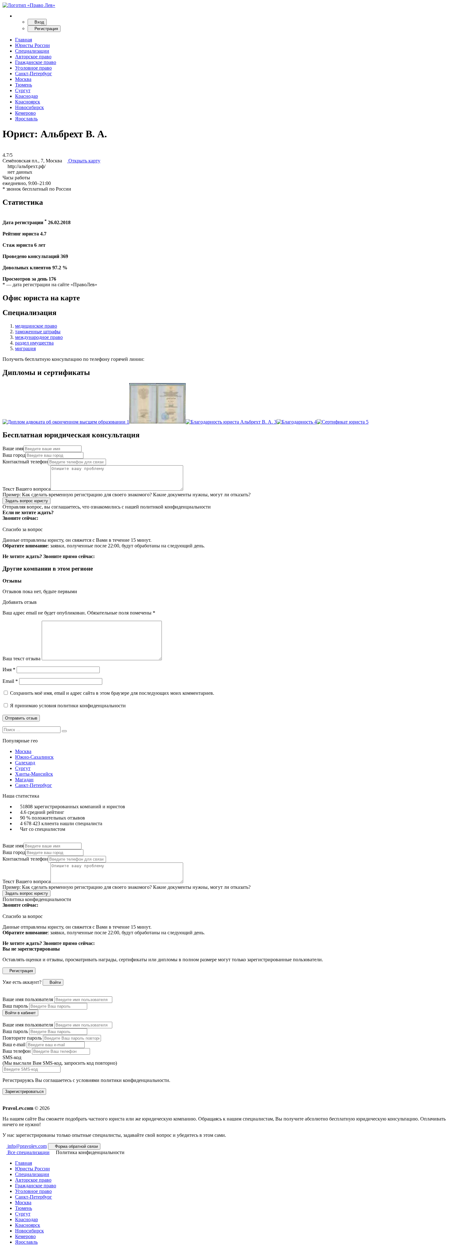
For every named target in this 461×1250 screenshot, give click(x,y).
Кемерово (25, 113)
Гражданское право (35, 62)
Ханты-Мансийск (34, 774)
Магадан (24, 779)
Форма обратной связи (76, 1146)
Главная (23, 39)
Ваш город (14, 455)
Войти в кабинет (20, 1012)
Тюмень (23, 84)
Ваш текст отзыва (21, 658)
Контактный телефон (25, 461)
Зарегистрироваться (24, 1091)
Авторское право (33, 56)
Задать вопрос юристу (26, 500)
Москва (23, 79)
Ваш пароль (15, 1006)
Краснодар (26, 96)
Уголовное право (33, 68)
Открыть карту (83, 160)
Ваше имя (13, 448)
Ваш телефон (17, 1051)
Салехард (25, 762)
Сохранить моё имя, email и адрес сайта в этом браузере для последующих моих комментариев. (112, 693)
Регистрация (45, 28)
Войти (54, 982)
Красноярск (27, 101)
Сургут (22, 90)
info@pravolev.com (26, 1146)
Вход (38, 22)
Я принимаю (67, 705)
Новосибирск (29, 107)
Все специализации (28, 1152)
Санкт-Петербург (33, 73)
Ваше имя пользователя (28, 999)
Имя (9, 669)
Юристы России (32, 45)
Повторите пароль (22, 1038)
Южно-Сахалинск (34, 757)
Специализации (32, 51)
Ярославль (26, 118)
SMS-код (60, 1060)
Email (10, 681)
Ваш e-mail (14, 1044)
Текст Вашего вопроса (26, 489)
